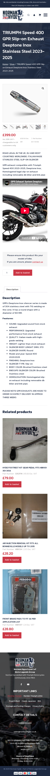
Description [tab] (12, 289)
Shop (12, 64)
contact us (37, 261)
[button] (43, 88)
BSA (39, 701)
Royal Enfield (14, 701)
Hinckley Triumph (15, 696)
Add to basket (23, 272)
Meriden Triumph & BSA (33, 696)
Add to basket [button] (12, 484)
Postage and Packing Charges (18, 706)
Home (5, 64)
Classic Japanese (29, 701)
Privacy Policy (38, 706)
